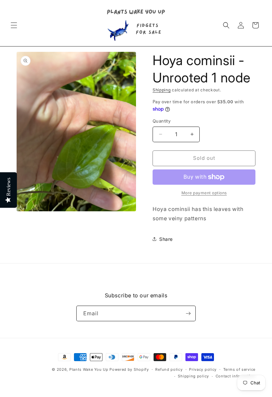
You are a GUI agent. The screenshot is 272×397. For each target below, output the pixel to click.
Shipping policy (193, 376)
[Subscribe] (188, 313)
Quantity (161, 121)
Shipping (162, 89)
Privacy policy (203, 369)
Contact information (235, 376)
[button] (14, 25)
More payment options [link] (204, 192)
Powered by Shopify (129, 369)
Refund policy (168, 369)
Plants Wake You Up (88, 369)
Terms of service (239, 369)
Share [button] (166, 239)
